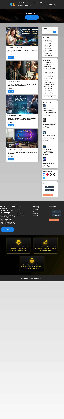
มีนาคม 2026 (48, 48)
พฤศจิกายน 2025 (49, 55)
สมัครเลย (32, 17)
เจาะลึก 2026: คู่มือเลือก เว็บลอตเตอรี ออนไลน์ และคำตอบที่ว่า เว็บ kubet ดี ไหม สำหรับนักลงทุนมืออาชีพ (22, 119)
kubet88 (50, 190)
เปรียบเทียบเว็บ (48, 93)
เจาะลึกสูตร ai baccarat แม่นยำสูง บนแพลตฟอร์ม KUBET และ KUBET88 (48, 151)
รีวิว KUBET (47, 88)
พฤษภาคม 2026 (48, 45)
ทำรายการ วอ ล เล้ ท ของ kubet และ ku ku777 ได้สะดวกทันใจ (48, 163)
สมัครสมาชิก (47, 90)
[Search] (54, 32)
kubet (50, 186)
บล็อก (46, 80)
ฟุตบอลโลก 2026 (49, 82)
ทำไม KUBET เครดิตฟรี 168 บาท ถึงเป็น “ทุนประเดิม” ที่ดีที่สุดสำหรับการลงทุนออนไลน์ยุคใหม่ (22, 85)
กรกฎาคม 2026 (48, 41)
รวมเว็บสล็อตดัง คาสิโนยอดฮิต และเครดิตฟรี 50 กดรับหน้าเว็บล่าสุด (7, 209)
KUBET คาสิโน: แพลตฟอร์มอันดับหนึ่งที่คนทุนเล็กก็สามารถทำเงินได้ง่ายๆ (22, 153)
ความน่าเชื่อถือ (48, 76)
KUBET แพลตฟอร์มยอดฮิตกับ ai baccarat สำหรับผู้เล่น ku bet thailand (22, 51)
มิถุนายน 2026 (48, 43)
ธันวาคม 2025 (48, 53)
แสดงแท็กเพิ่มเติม (48, 194)
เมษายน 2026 (48, 46)
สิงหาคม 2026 (48, 40)
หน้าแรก (34, 211)
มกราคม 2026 (48, 52)
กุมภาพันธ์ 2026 (48, 50)
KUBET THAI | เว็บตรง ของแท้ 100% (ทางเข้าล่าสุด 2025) (49, 64)
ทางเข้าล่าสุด (47, 78)
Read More (11, 57)
